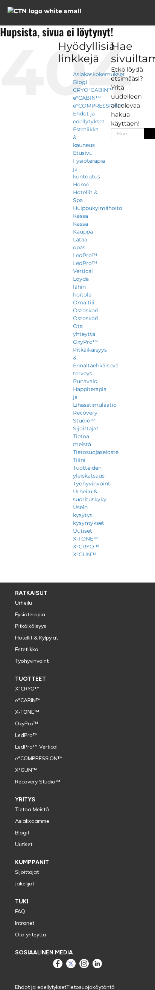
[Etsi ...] (127, 132)
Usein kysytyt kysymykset (88, 515)
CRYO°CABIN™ (93, 90)
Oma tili (83, 302)
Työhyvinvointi (92, 483)
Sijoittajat (86, 428)
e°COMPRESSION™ (99, 105)
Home (81, 184)
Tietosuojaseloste (96, 452)
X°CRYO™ (86, 546)
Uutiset (82, 530)
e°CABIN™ (87, 97)
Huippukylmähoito (97, 208)
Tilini (79, 460)
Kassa (80, 216)
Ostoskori (86, 310)
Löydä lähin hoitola (82, 287)
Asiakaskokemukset (99, 74)
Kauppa (83, 231)
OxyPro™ (85, 341)
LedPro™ (85, 255)
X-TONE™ (86, 538)
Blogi (80, 82)
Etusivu (83, 153)
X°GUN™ (84, 554)
